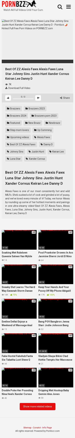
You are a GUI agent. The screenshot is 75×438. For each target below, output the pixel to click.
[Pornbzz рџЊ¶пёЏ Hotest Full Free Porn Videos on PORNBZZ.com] (19, 4)
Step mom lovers (19, 130)
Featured (15, 122)
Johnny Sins (16, 151)
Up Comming (44, 130)
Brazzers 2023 (36, 108)
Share (66, 97)
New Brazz (34, 122)
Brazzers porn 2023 (45, 115)
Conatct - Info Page (42, 427)
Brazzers (15, 108)
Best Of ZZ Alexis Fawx (22, 144)
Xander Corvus (36, 158)
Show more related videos (37, 406)
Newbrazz (54, 122)
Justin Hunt (37, 151)
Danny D (48, 144)
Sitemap (27, 427)
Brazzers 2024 (18, 115)
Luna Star (15, 158)
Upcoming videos (19, 137)
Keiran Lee (58, 151)
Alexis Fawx (43, 137)
